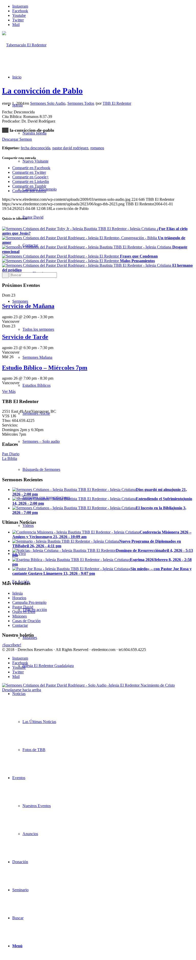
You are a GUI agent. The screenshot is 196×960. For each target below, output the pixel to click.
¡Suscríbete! (11, 645)
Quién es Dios (23, 611)
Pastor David (22, 607)
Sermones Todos (80, 103)
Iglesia (17, 593)
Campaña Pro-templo (29, 602)
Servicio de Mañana (28, 306)
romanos (97, 148)
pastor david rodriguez (70, 148)
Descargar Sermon (17, 139)
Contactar (20, 625)
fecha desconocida (35, 148)
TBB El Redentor (117, 103)
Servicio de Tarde (25, 337)
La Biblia (9, 458)
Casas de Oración (26, 621)
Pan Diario (10, 454)
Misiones (19, 616)
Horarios (19, 598)
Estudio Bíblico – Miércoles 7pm (44, 367)
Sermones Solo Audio (47, 103)
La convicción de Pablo (42, 90)
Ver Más (9, 391)
